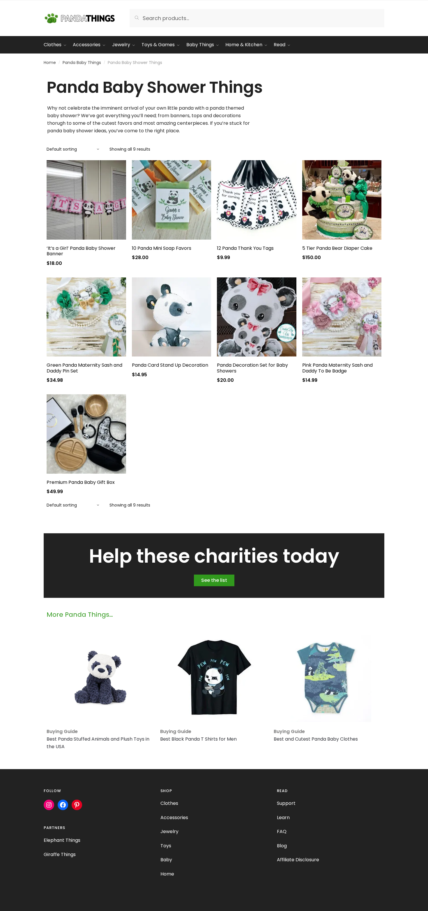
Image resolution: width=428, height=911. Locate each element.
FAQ (281, 831)
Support (286, 803)
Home (50, 62)
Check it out (86, 264)
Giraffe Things (60, 854)
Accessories (174, 817)
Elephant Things (62, 840)
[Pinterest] (77, 805)
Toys (165, 845)
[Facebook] (63, 805)
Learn (283, 817)
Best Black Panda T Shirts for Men (198, 739)
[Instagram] (49, 805)
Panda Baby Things (82, 62)
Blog (282, 845)
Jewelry (169, 831)
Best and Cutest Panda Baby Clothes (316, 739)
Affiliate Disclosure (298, 859)
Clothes (169, 803)
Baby (166, 859)
